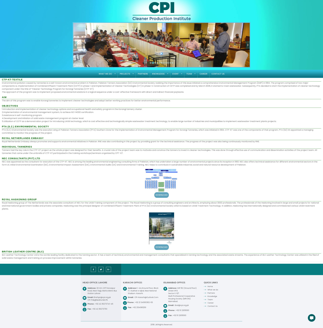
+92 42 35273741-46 (104, 304)
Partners (143, 73)
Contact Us (217, 73)
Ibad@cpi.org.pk (182, 305)
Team (189, 73)
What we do (105, 73)
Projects (125, 73)
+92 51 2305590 (182, 310)
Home (210, 286)
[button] (75, 45)
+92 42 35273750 (99, 309)
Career (203, 73)
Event (175, 73)
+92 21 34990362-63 (144, 302)
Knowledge (158, 73)
